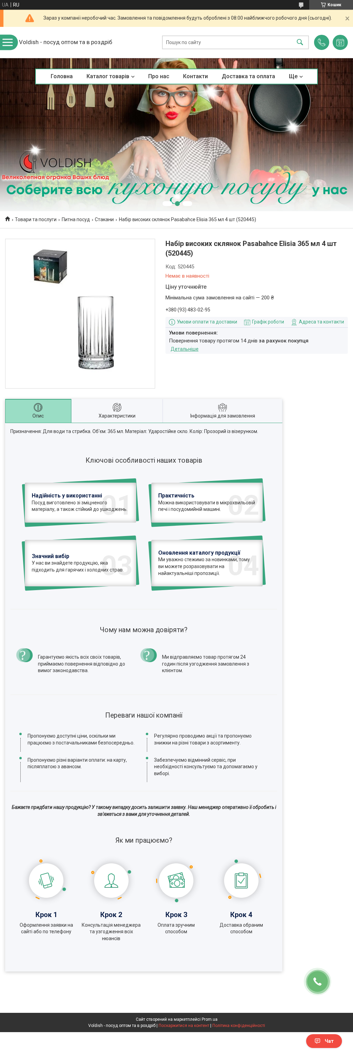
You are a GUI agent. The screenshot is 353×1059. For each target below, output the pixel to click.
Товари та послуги (36, 219)
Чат (329, 1041)
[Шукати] (300, 42)
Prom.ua (210, 1019)
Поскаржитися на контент (184, 1025)
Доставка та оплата (248, 76)
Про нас (158, 76)
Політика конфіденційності (238, 1025)
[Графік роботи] (340, 42)
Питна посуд (76, 219)
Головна (62, 76)
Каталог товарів (108, 76)
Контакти (195, 76)
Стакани (104, 219)
